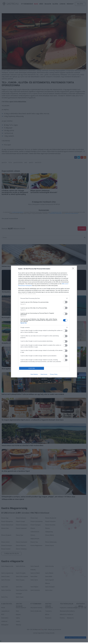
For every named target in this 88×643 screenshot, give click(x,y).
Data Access (44, 374)
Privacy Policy (53, 374)
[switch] (65, 302)
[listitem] (43, 298)
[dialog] (44, 321)
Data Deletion (34, 374)
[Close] (73, 269)
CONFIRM (31, 368)
